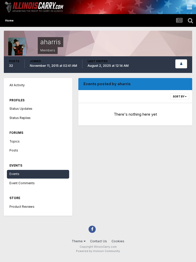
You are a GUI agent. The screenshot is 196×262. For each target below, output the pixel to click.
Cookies (118, 241)
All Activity (17, 85)
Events (14, 174)
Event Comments (22, 183)
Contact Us (98, 241)
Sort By (179, 96)
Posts (13, 150)
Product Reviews (21, 207)
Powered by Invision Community (98, 251)
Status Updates (20, 109)
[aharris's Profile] (181, 63)
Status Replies (20, 118)
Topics (14, 141)
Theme (78, 241)
